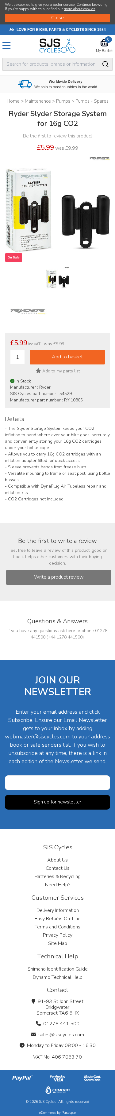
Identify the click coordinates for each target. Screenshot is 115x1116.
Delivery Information (57, 910)
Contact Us (58, 868)
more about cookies (79, 8)
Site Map (57, 943)
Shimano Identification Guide (58, 969)
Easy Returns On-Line (58, 918)
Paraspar (69, 1113)
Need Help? (57, 884)
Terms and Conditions (57, 927)
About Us (57, 860)
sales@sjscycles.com (61, 1034)
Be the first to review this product (57, 136)
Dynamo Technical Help (57, 977)
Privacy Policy (57, 935)
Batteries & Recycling (58, 876)
